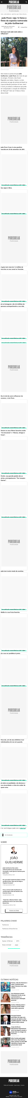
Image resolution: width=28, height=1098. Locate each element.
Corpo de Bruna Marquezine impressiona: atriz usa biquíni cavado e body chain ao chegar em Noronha (19, 1030)
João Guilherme (7, 14)
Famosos (5, 925)
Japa (16, 945)
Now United (6, 945)
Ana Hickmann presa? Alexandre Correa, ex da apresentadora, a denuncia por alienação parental (18, 997)
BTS (18, 941)
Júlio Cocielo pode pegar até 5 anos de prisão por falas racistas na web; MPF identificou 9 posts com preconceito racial (19, 1041)
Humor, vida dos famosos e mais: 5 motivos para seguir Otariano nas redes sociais (19, 985)
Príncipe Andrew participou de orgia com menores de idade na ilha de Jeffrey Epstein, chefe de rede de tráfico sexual (19, 1019)
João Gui (22, 828)
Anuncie (22, 1085)
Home (2, 14)
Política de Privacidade (8, 1085)
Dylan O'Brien (7, 941)
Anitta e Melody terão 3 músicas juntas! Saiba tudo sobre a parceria (18, 1006)
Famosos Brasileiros (10, 929)
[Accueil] (14, 2)
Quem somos (17, 1085)
